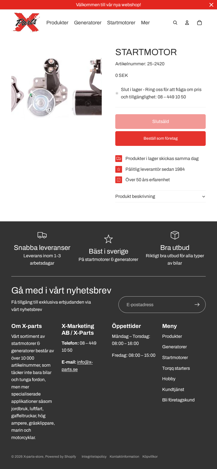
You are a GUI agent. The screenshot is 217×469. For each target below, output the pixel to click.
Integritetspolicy (94, 457)
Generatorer (174, 346)
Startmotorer (175, 357)
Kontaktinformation (124, 457)
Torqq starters (176, 368)
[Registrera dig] (197, 305)
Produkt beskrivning (135, 196)
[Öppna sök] (175, 22)
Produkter (172, 336)
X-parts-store (33, 457)
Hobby (168, 378)
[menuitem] (145, 22)
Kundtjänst (173, 389)
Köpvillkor (150, 457)
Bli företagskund (178, 399)
